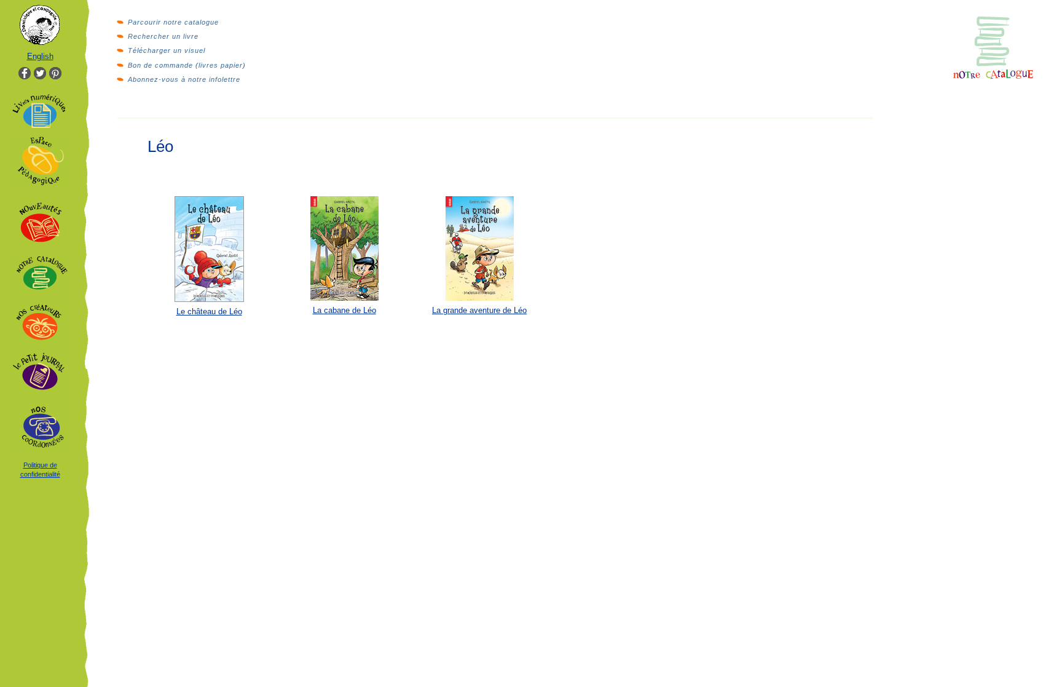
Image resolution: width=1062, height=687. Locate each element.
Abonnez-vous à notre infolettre (184, 79)
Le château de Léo (209, 311)
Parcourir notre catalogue (173, 22)
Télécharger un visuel (166, 50)
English (40, 56)
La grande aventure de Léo (479, 310)
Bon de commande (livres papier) (187, 65)
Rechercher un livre (163, 36)
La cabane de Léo (344, 310)
